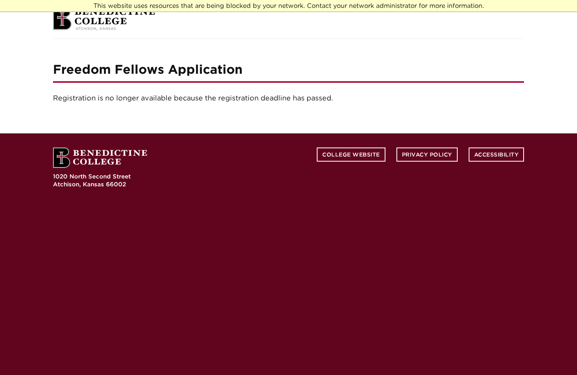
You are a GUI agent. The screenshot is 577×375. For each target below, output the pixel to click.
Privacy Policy (427, 154)
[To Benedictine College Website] (104, 19)
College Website (351, 154)
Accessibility (496, 154)
